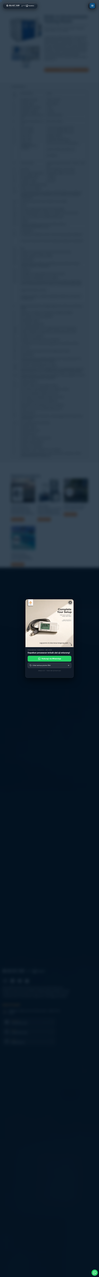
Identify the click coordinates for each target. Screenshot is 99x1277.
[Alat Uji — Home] (20, 5)
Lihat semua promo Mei (41, 665)
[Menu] (92, 5)
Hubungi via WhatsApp (51, 659)
